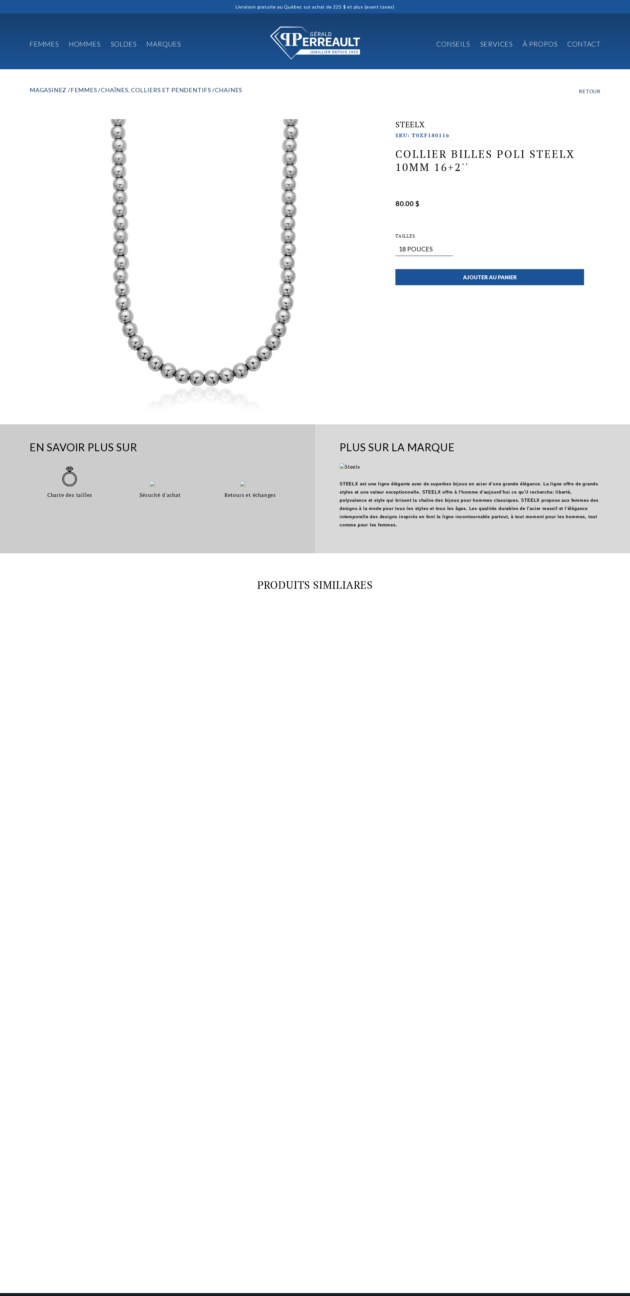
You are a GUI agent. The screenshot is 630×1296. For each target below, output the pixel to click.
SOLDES (124, 44)
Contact (583, 44)
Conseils (453, 44)
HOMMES (85, 44)
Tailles (405, 236)
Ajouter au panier (490, 277)
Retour (589, 91)
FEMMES (44, 44)
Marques (163, 44)
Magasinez (48, 90)
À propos (540, 44)
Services (496, 44)
